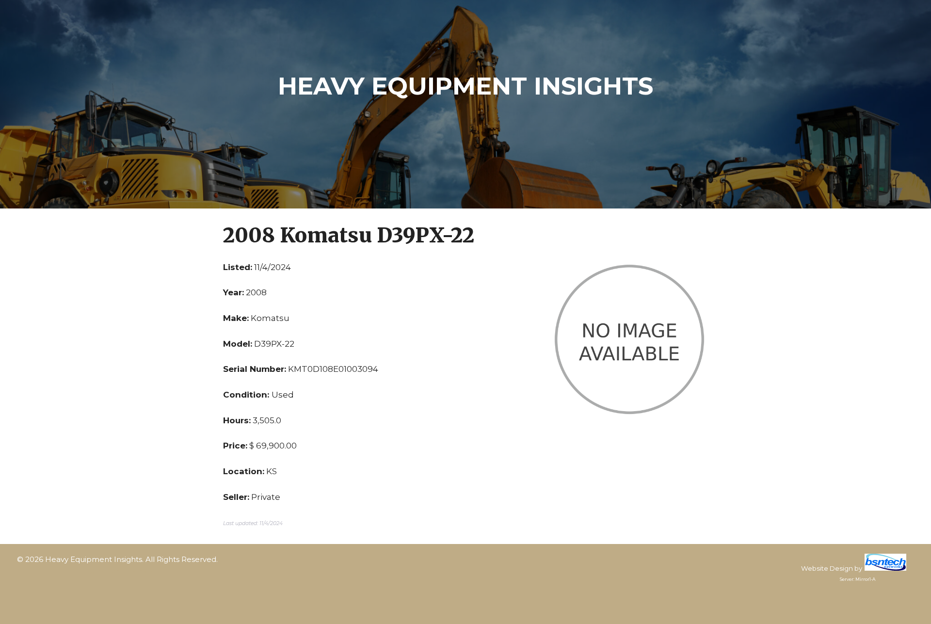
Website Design (827, 568)
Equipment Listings (117, 571)
